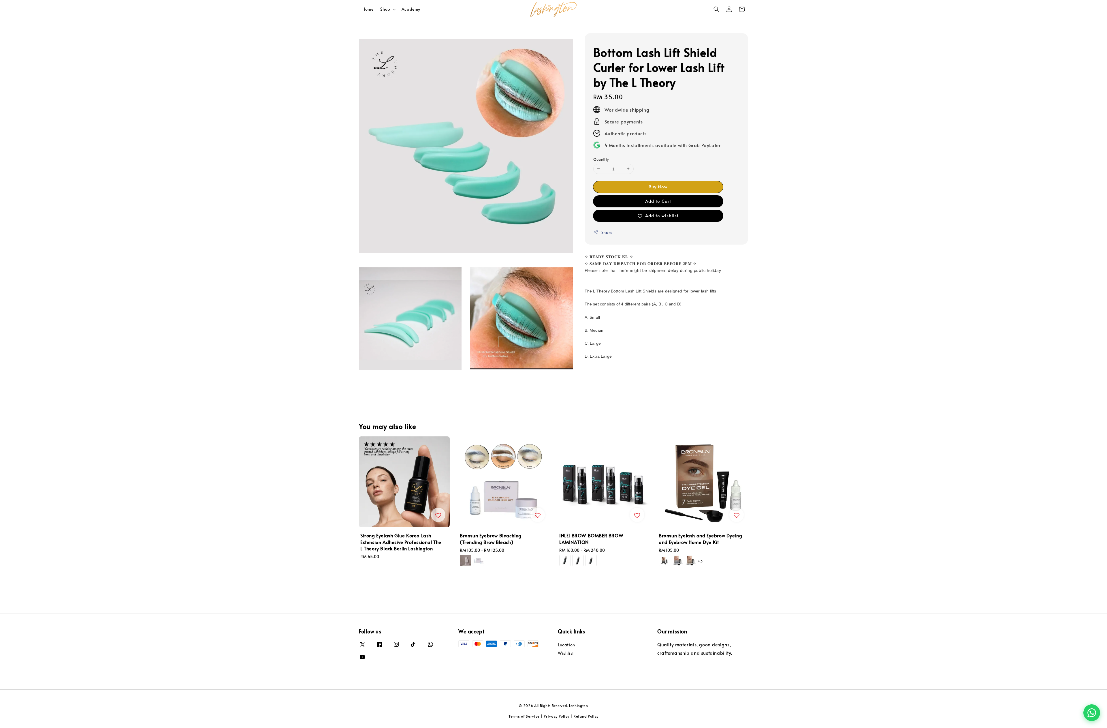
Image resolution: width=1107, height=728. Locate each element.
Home (367, 9)
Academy (411, 9)
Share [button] (607, 232)
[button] (716, 9)
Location (566, 645)
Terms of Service (524, 716)
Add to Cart (658, 201)
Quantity (601, 159)
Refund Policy (585, 716)
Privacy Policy (556, 716)
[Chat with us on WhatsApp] (1091, 712)
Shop (385, 9)
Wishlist (566, 653)
